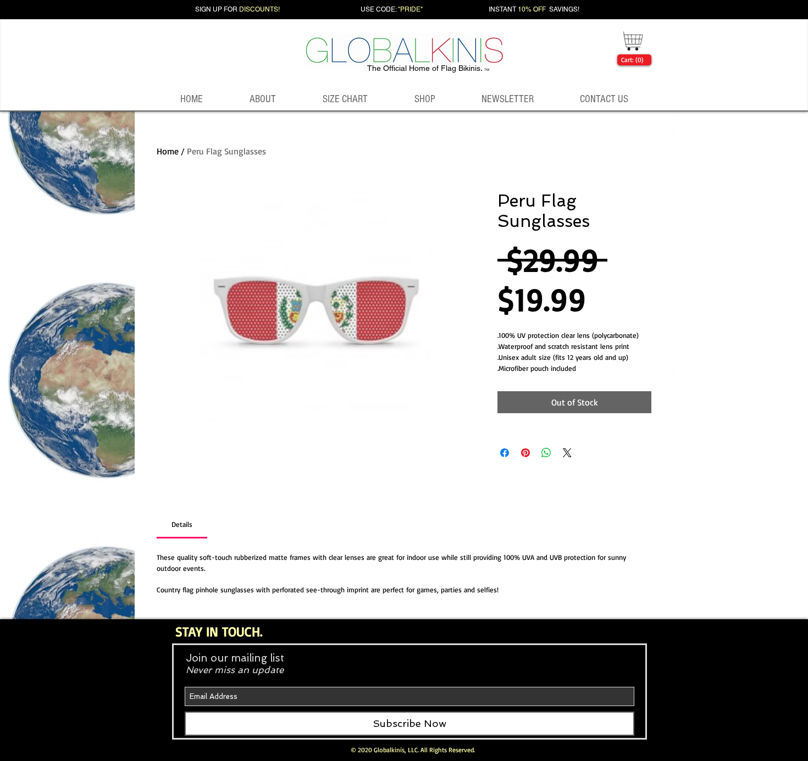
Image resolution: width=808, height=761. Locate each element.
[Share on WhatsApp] (546, 452)
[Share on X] (567, 452)
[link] (632, 60)
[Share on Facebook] (504, 452)
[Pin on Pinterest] (525, 452)
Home (168, 151)
